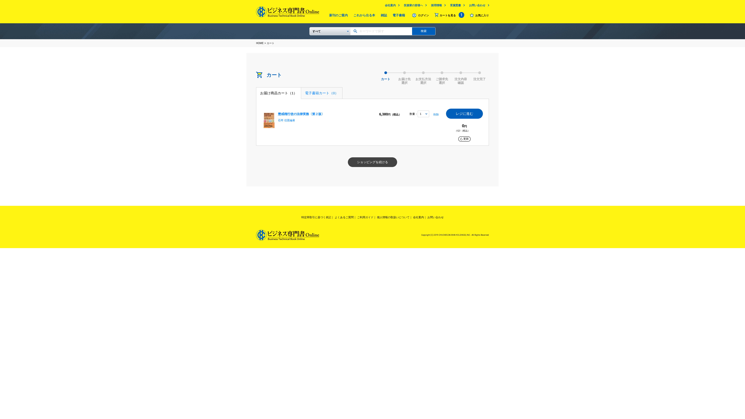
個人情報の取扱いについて (393, 217)
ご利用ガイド (365, 217)
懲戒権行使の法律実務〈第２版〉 (301, 114)
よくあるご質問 (344, 217)
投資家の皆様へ (413, 5)
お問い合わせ (477, 5)
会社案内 (390, 5)
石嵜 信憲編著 (286, 120)
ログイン (423, 15)
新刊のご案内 (338, 15)
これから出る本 (364, 15)
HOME (260, 43)
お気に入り (482, 15)
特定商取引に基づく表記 (316, 217)
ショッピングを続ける (372, 162)
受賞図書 (455, 5)
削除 (436, 114)
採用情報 (436, 5)
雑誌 (384, 15)
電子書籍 (399, 15)
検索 (424, 31)
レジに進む (464, 114)
